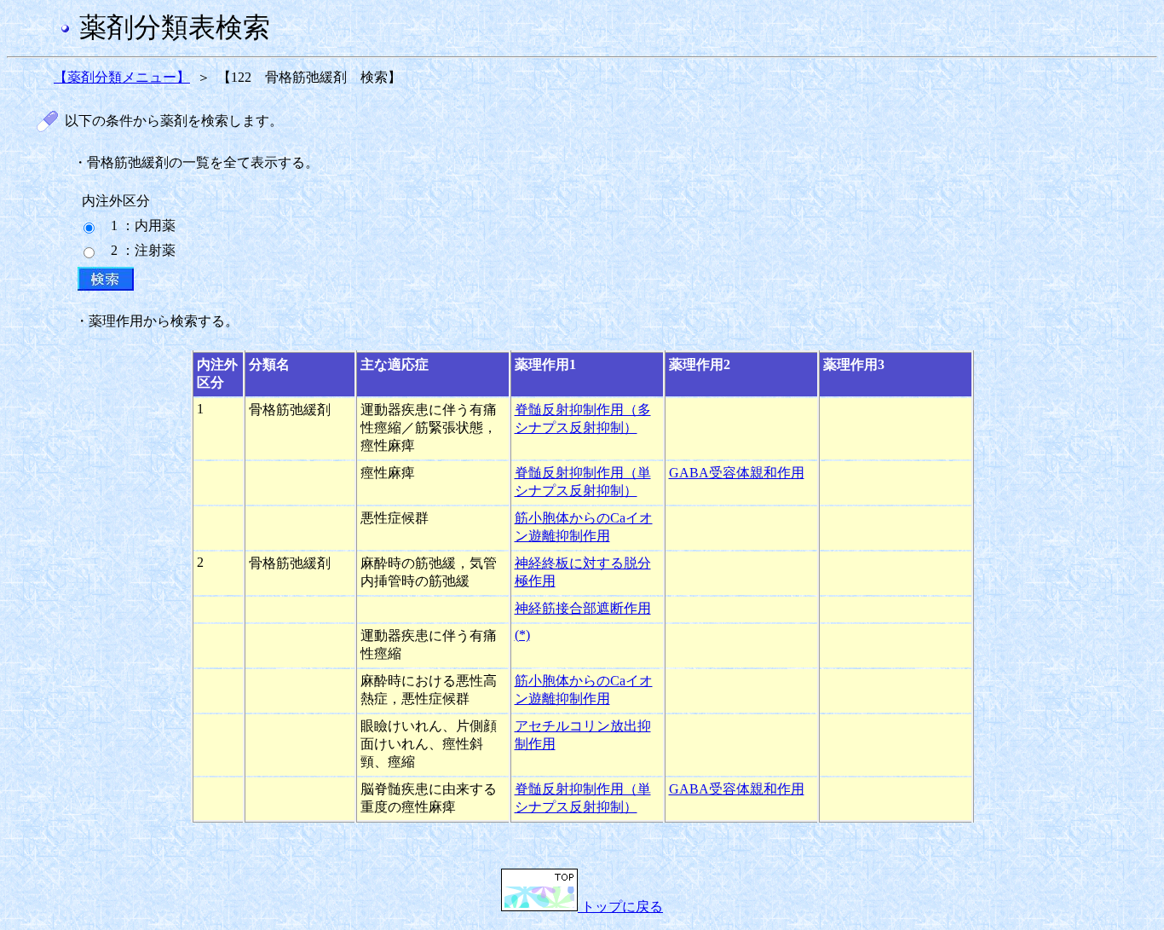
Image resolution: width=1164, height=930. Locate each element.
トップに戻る (620, 906)
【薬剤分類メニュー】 (122, 77)
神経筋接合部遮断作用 (583, 608)
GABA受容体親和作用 (736, 472)
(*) (522, 634)
